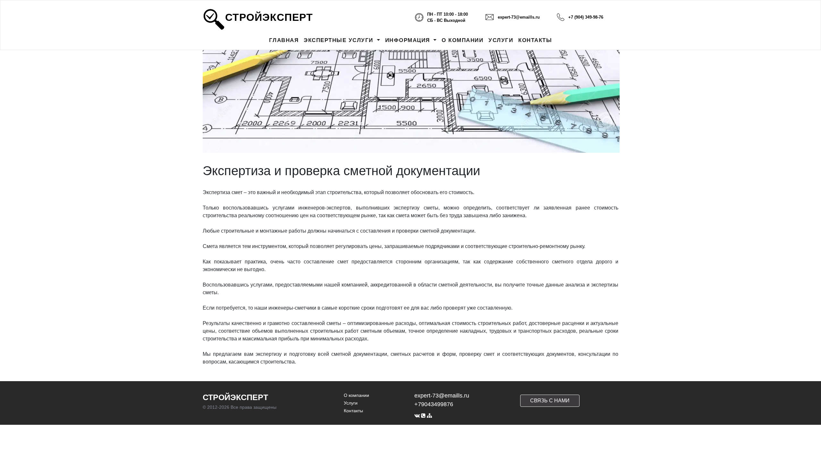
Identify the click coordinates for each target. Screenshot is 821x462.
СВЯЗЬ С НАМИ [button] (550, 400)
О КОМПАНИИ (462, 40)
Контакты (353, 410)
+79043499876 (433, 404)
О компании (356, 395)
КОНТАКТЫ (535, 40)
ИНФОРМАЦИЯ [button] (408, 40)
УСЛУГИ (500, 40)
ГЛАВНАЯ (284, 40)
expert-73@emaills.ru (519, 17)
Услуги (351, 403)
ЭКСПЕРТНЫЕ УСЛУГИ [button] (339, 40)
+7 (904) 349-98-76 (585, 17)
